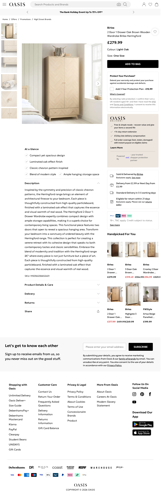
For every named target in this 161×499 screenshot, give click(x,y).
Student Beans (18, 445)
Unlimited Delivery (20, 401)
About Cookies (75, 407)
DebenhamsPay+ (19, 416)
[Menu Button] (4, 4)
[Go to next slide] (97, 83)
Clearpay (14, 440)
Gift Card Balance (48, 433)
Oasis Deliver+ (17, 406)
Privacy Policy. (121, 371)
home (5, 19)
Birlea (109, 27)
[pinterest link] (140, 400)
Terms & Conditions (78, 402)
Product (71, 426)
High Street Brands (42, 19)
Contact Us (44, 397)
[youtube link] (132, 408)
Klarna (13, 430)
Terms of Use (74, 412)
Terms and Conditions (126, 108)
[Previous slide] (26, 12)
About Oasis (103, 397)
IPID (110, 108)
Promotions (25, 19)
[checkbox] (130, 93)
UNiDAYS (14, 450)
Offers (14, 19)
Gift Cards (15, 455)
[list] (61, 83)
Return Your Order (49, 402)
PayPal (13, 435)
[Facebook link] (148, 400)
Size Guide (15, 411)
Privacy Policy (75, 397)
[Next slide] (132, 12)
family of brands (126, 364)
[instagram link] (132, 400)
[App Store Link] (141, 434)
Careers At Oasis (105, 402)
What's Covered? (116, 98)
